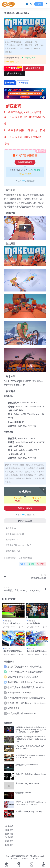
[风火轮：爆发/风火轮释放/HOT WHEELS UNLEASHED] (13, 610)
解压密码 (9, 826)
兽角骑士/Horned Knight (19, 692)
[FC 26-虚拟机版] (37, 610)
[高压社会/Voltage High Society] (9, 813)
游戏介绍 (9, 830)
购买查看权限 (26, 162)
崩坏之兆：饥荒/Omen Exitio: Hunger (30, 775)
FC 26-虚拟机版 (33, 623)
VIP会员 (19, 498)
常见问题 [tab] (24, 82)
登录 (40, 4)
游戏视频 (9, 833)
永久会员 (38, 498)
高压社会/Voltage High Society (28, 811)
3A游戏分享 (24, 856)
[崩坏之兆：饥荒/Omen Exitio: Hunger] (9, 776)
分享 (23, 564)
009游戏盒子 (13, 708)
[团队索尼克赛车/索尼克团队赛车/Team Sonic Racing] (13, 638)
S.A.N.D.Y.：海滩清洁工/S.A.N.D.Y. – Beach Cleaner (30, 747)
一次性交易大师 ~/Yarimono (22, 713)
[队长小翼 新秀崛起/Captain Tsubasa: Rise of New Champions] (37, 638)
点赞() (42, 564)
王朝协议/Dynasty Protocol (26, 764)
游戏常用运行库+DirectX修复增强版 (24, 666)
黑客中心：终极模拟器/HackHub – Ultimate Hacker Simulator (30, 803)
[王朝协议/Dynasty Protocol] (9, 767)
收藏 (32, 564)
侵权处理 (25, 858)
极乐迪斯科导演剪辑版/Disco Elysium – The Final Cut (30, 756)
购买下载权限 (35, 68)
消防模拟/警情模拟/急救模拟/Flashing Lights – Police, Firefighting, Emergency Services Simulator (30, 729)
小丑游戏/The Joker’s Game (27, 783)
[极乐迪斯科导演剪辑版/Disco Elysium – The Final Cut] (9, 757)
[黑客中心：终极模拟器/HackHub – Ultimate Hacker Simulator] (9, 804)
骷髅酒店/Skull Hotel (24, 792)
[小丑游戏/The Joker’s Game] (9, 785)
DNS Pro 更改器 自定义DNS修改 (23, 676)
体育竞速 (17, 41)
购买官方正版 (16, 73)
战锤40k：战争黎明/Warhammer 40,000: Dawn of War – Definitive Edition (30, 738)
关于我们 (36, 858)
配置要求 (9, 844)
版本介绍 (9, 841)
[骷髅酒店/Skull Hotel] (9, 795)
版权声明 (14, 858)
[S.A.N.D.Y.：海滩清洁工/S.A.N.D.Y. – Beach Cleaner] (9, 748)
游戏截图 (9, 837)
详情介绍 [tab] (11, 82)
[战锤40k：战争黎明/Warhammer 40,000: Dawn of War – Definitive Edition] (9, 739)
